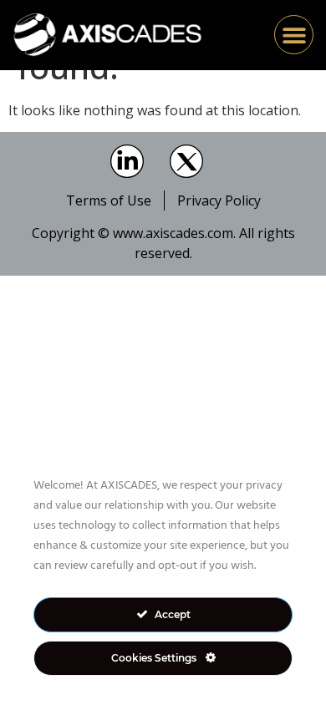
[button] (293, 34)
